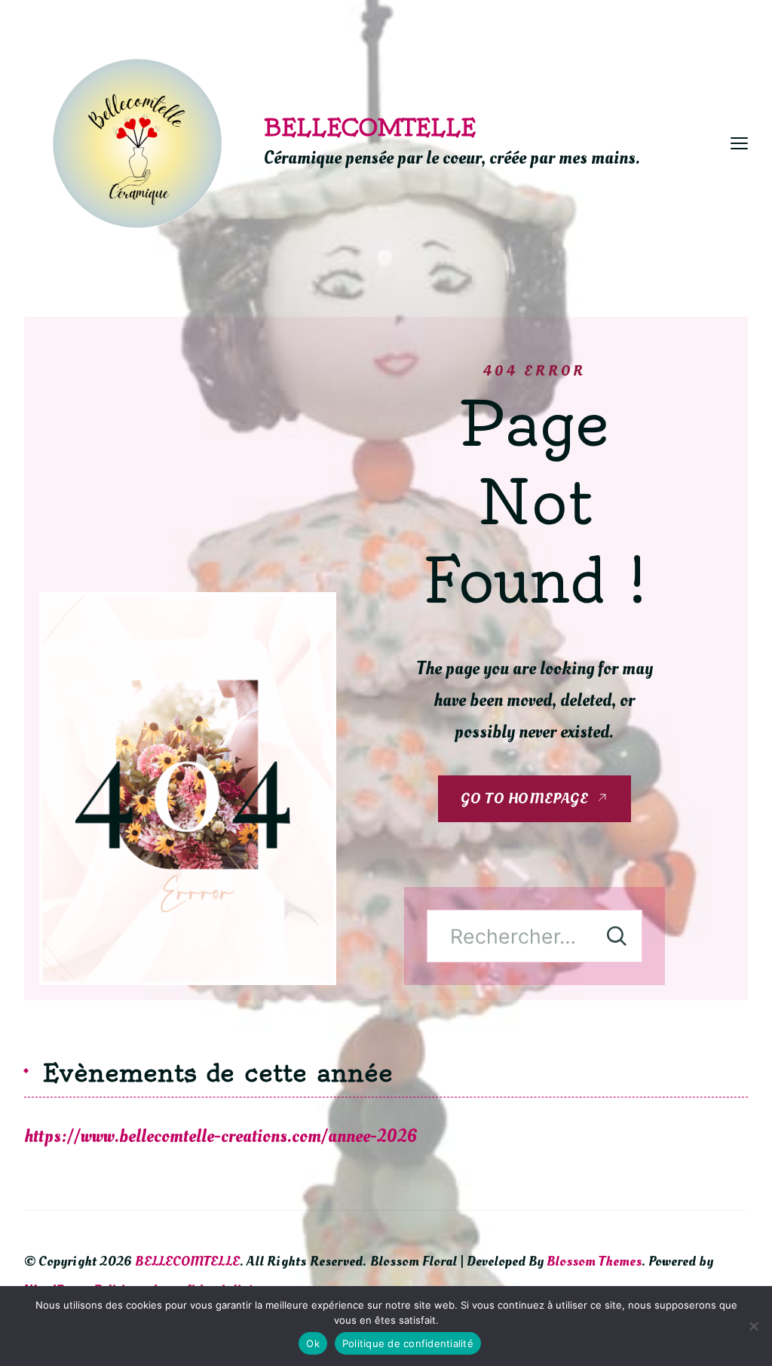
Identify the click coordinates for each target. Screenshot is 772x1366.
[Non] (753, 1326)
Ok (313, 1343)
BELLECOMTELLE (370, 127)
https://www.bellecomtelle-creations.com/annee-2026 (221, 1136)
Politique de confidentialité (407, 1343)
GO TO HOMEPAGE (524, 798)
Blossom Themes (594, 1261)
